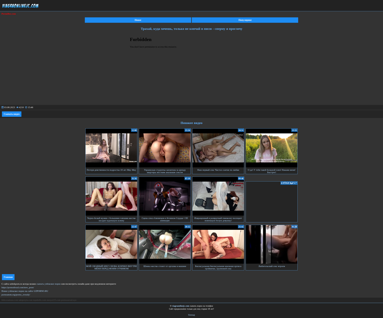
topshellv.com (39, 300)
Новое (138, 20)
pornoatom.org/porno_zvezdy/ (15, 294)
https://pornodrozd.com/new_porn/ (17, 287)
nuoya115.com (54, 300)
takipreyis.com (25, 300)
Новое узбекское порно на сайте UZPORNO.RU (24, 291)
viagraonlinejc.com (180, 306)
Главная (8, 277)
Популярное (245, 20)
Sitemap (191, 315)
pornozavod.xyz (68, 300)
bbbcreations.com (9, 300)
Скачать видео (12, 114)
